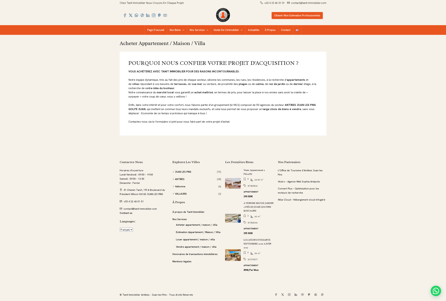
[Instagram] (290, 294)
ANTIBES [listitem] (179, 179)
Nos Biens (175, 30)
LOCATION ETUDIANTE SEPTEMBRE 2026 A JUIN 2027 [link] (257, 243)
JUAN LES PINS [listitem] (183, 171)
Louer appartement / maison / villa (195, 239)
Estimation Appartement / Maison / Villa (198, 232)
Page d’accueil (155, 30)
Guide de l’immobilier (226, 30)
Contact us (126, 213)
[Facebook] (277, 294)
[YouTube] (303, 294)
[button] (436, 291)
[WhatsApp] (316, 294)
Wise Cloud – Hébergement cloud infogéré (301, 199)
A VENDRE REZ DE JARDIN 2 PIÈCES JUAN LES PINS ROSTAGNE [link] (259, 207)
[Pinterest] (310, 294)
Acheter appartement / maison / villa (196, 224)
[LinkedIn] (296, 294)
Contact (285, 30)
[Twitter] (283, 294)
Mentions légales (181, 261)
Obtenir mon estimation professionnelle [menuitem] (297, 15)
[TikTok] (323, 294)
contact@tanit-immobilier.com (140, 208)
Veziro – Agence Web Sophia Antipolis (299, 181)
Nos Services (197, 30)
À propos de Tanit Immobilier (188, 211)
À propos (270, 30)
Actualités (253, 30)
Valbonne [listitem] (180, 186)
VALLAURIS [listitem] (181, 193)
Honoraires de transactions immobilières (195, 254)
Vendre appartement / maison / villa (196, 246)
